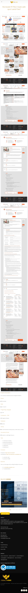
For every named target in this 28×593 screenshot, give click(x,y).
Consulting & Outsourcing (5, 538)
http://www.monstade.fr (10, 452)
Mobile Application (4, 536)
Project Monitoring (4, 544)
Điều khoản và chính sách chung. (6, 528)
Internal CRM (3, 549)
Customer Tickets (4, 547)
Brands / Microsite (5, 504)
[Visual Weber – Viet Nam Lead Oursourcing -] (14, 2)
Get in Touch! (5, 514)
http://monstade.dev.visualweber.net (13, 454)
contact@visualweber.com (9, 467)
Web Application (4, 535)
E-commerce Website (20, 555)
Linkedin (26, 590)
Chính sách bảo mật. (4, 527)
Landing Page (18, 504)
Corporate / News (12, 504)
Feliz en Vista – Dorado (7, 502)
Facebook (22, 590)
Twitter (24, 590)
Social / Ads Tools (18, 557)
